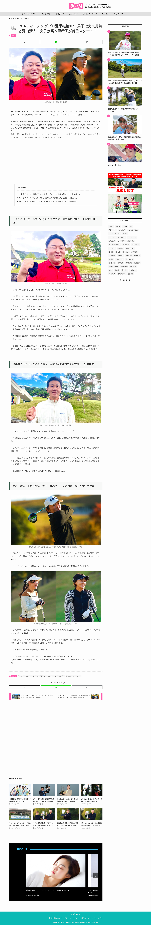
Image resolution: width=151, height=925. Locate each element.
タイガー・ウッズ (115, 244)
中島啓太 (120, 248)
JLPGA (118, 226)
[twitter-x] (121, 280)
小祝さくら (119, 259)
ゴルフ (125, 234)
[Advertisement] (56, 161)
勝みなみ (126, 252)
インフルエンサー (115, 234)
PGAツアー (113, 230)
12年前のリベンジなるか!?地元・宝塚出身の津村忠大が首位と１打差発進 (48, 198)
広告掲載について (56, 918)
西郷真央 (112, 274)
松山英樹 (137, 263)
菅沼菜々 (124, 270)
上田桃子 (112, 248)
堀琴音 (111, 259)
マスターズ (135, 244)
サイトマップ (96, 918)
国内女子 (129, 255)
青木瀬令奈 (121, 274)
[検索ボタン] (129, 14)
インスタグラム (133, 230)
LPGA (125, 226)
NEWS (13, 35)
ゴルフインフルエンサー (117, 237)
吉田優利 (120, 255)
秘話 (110, 270)
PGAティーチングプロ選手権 (55, 676)
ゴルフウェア (132, 237)
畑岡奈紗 (133, 266)
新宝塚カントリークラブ (73, 676)
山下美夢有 (129, 259)
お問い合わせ (85, 918)
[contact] (129, 280)
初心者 (118, 252)
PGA (21, 676)
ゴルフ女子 (121, 241)
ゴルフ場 (112, 241)
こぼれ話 (122, 230)
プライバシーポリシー (71, 918)
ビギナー (126, 244)
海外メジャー (113, 266)
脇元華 (117, 270)
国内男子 (137, 255)
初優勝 (111, 252)
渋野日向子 (124, 266)
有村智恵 (129, 263)
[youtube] (126, 280)
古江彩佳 (112, 255)
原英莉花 (134, 252)
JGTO (111, 226)
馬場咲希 (130, 274)
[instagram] (123, 280)
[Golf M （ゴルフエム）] (91, 6)
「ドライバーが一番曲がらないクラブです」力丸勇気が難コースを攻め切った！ (51, 194)
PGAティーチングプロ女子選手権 (35, 676)
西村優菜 (133, 270)
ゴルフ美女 (131, 241)
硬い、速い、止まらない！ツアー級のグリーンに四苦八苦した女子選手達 (48, 201)
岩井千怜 (112, 263)
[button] (24, 42)
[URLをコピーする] (87, 42)
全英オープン (130, 248)
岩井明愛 (120, 263)
